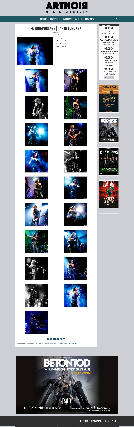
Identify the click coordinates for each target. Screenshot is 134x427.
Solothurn (67, 343)
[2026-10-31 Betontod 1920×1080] (67, 413)
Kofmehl (50, 343)
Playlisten (89, 19)
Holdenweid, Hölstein (109, 51)
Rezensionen (55, 19)
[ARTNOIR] (67, 14)
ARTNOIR (67, 426)
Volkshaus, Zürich (109, 41)
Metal (54, 343)
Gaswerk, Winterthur (108, 71)
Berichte (43, 19)
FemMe (45, 343)
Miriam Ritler (64, 47)
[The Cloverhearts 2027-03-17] (109, 174)
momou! (76, 426)
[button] (48, 339)
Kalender (78, 19)
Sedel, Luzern (109, 61)
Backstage (67, 19)
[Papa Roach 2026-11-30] (109, 207)
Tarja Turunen (74, 343)
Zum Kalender (108, 77)
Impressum (84, 421)
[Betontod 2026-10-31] (109, 141)
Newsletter (96, 421)
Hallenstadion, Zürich (109, 30)
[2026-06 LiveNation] (109, 111)
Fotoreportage (31, 343)
